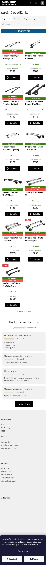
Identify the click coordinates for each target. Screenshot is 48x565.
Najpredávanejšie (30, 19)
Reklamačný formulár (9, 448)
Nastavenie (23, 551)
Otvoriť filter (24, 31)
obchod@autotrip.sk (8, 481)
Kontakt (4, 436)
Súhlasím (34, 559)
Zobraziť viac (24, 404)
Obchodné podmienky (9, 428)
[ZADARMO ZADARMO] (35, 44)
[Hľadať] (29, 3)
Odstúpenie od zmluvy (9, 445)
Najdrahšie (18, 19)
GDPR (3, 431)
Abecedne (6, 24)
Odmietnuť (12, 559)
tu (37, 544)
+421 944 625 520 (7, 478)
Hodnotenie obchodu (24, 322)
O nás (3, 425)
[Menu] (42, 3)
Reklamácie (5, 442)
